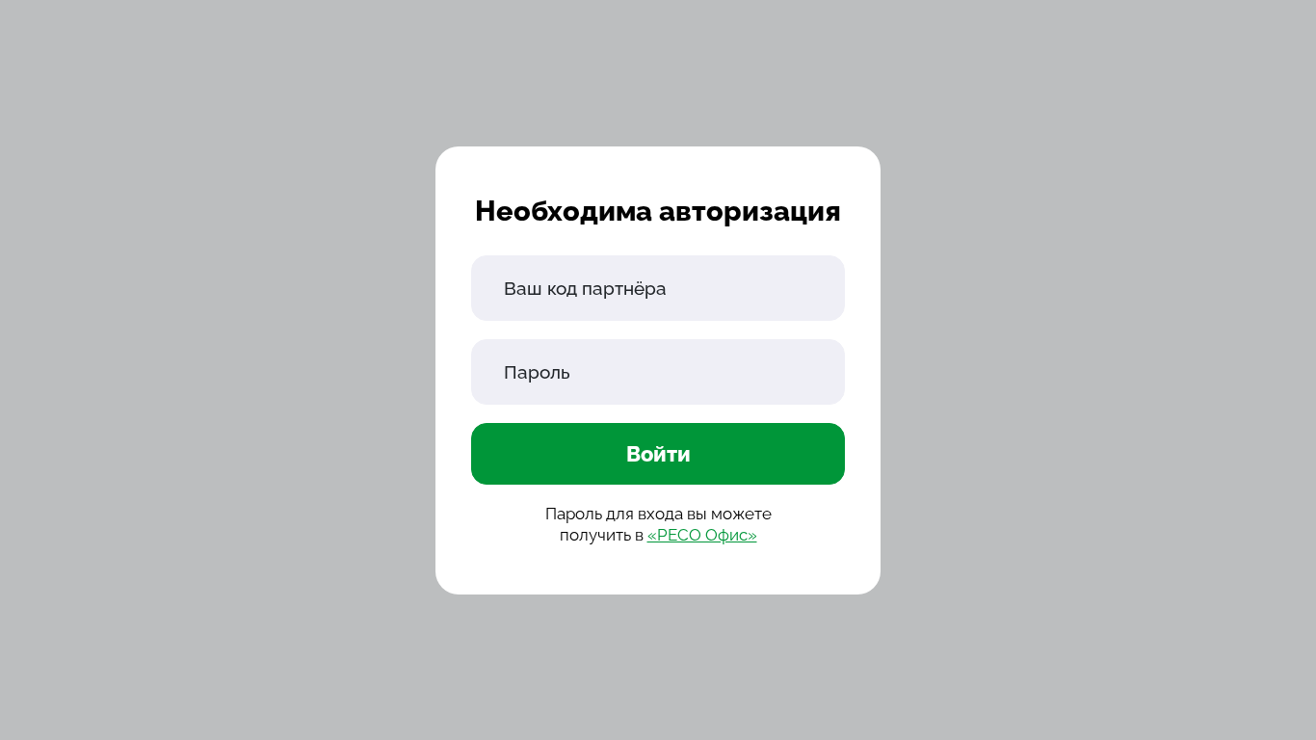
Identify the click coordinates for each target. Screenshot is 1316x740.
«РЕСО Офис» (702, 534)
